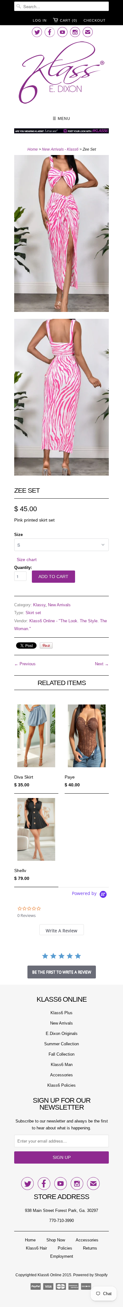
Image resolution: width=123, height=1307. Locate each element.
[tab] (61, 929)
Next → (102, 664)
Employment (61, 1256)
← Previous (25, 664)
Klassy (39, 605)
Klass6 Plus (61, 1012)
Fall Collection (61, 1054)
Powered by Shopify (90, 1275)
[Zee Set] (61, 234)
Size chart (27, 559)
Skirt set (33, 612)
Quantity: (23, 567)
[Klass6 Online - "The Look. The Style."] (61, 74)
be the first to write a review (61, 972)
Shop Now (55, 1240)
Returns (90, 1248)
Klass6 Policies (61, 1085)
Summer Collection (61, 1044)
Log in (40, 20)
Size (18, 534)
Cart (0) (68, 20)
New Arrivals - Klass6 (60, 149)
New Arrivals (59, 605)
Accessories (61, 1075)
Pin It (46, 645)
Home (30, 1240)
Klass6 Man (62, 1064)
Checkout (95, 20)
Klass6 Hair (36, 1248)
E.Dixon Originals (62, 1033)
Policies (65, 1248)
